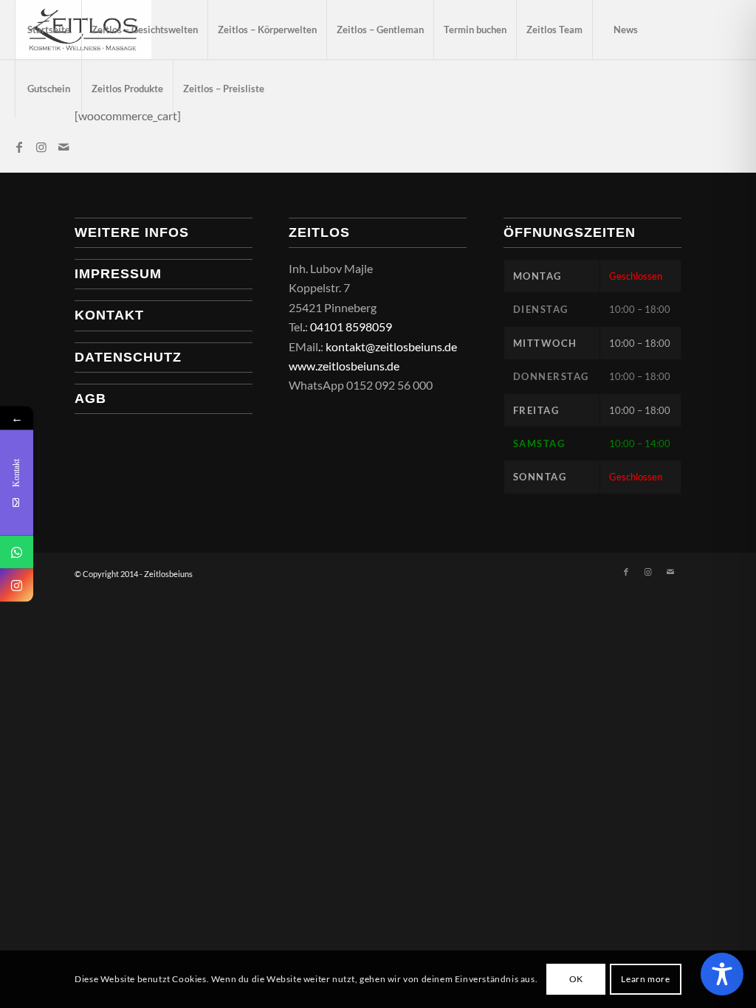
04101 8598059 (351, 327)
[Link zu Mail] (63, 147)
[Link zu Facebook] (19, 147)
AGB (90, 398)
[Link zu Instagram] (41, 147)
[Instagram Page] (16, 585)
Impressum (118, 273)
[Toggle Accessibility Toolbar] (722, 974)
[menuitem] (48, 29)
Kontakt (109, 315)
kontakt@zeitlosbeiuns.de (391, 346)
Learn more (645, 978)
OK (576, 978)
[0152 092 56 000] (16, 552)
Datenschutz (128, 357)
